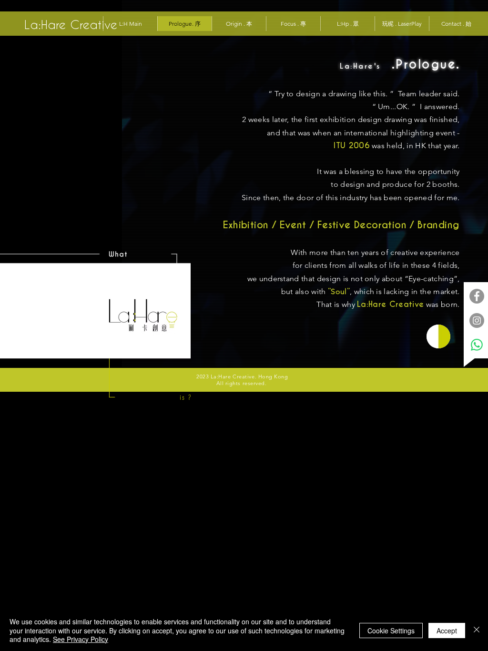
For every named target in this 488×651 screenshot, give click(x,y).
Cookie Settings (391, 630)
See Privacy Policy (80, 639)
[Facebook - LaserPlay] (476, 296)
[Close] (476, 630)
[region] (438, 336)
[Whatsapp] (476, 344)
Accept (447, 630)
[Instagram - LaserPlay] (476, 320)
